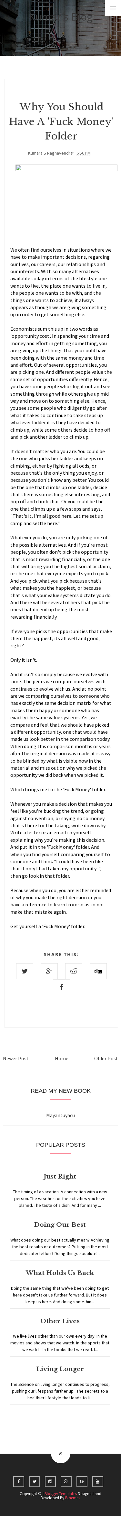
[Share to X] (24, 971)
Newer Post (16, 1058)
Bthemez (72, 1498)
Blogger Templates (61, 1493)
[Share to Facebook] (61, 987)
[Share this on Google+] (49, 971)
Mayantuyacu (60, 1115)
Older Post (106, 1058)
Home (61, 1058)
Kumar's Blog (61, 16)
